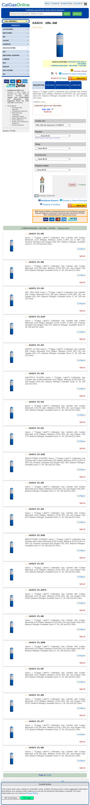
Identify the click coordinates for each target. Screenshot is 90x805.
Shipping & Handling (51, 205)
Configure (81, 249)
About (47, 3)
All (50, 775)
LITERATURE (76, 85)
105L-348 (46, 109)
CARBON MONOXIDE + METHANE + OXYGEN (68, 66)
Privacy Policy (32, 793)
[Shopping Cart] (85, 4)
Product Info (66, 3)
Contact (54, 3)
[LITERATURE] (56, 74)
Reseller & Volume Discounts (74, 74)
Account (77, 3)
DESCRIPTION (38, 85)
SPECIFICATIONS (62, 85)
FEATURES (50, 85)
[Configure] (52, 74)
